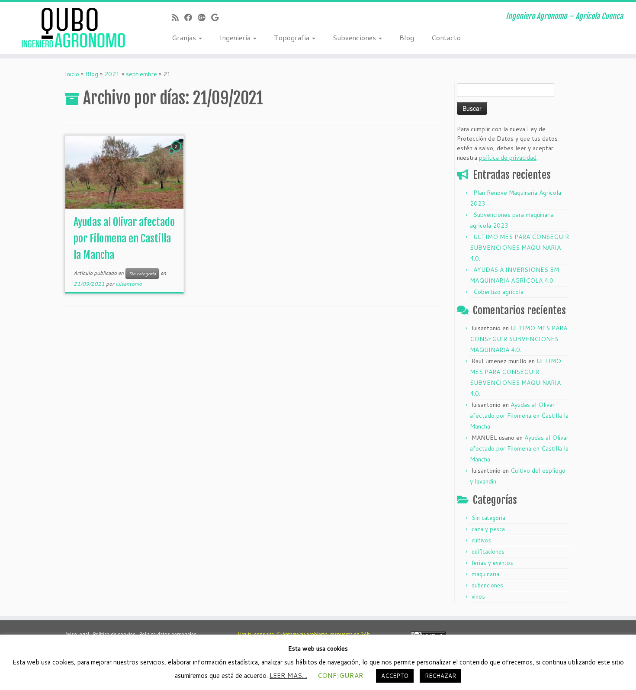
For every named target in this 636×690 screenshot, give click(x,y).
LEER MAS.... (288, 675)
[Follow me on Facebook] (191, 17)
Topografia (292, 37)
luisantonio (129, 283)
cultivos (481, 540)
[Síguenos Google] (217, 17)
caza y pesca (488, 529)
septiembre (141, 74)
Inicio (72, 74)
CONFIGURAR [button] (340, 675)
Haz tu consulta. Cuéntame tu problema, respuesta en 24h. (304, 634)
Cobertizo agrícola (498, 291)
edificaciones (488, 551)
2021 (112, 74)
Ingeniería (235, 37)
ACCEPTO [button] (394, 676)
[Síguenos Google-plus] (204, 17)
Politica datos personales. (168, 634)
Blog (406, 37)
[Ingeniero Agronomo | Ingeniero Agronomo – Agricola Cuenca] (73, 28)
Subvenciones (355, 37)
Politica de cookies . (116, 634)
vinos (478, 596)
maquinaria (485, 574)
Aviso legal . (79, 634)
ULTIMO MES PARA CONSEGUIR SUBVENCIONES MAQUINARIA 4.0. (519, 247)
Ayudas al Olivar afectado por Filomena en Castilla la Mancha (124, 238)
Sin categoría (142, 274)
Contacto (446, 37)
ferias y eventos (492, 563)
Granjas (185, 37)
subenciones (487, 585)
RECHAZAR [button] (440, 676)
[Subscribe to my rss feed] (178, 17)
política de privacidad (507, 157)
